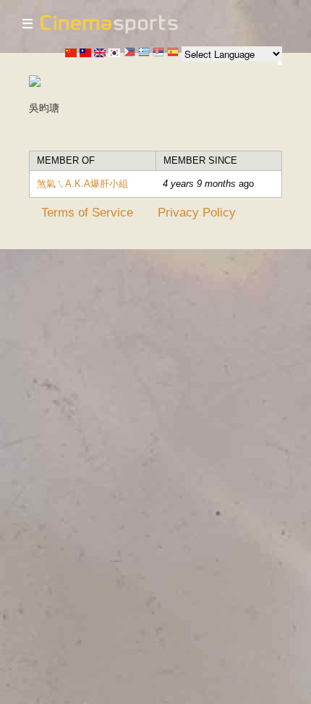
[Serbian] (158, 53)
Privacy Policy (197, 212)
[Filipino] (129, 53)
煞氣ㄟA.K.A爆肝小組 (82, 183)
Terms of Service (87, 212)
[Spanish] (173, 53)
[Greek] (144, 53)
